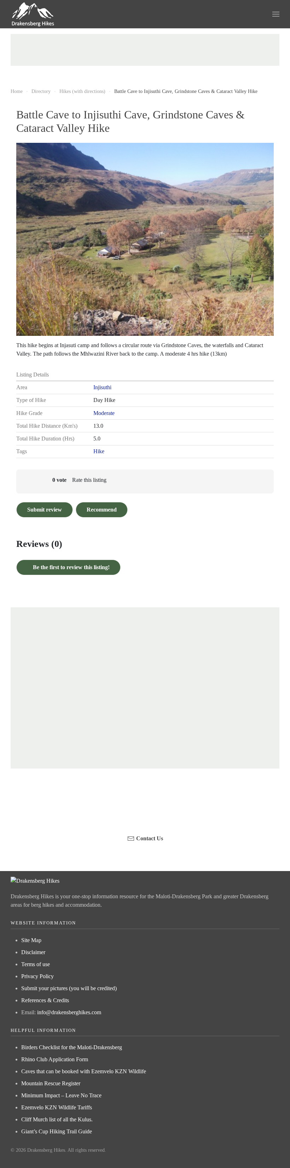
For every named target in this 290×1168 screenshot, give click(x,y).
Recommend (102, 510)
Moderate (104, 413)
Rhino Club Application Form (54, 1059)
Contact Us (149, 838)
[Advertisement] (145, 50)
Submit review (44, 510)
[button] (275, 14)
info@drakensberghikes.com (69, 1012)
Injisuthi (102, 387)
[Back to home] (33, 14)
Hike (98, 451)
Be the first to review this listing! (70, 567)
